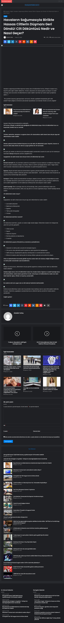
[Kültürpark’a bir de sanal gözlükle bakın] (8, 551)
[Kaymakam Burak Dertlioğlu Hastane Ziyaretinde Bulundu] (32, 360)
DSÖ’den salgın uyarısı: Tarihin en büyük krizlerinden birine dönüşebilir (12, 368)
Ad (5, 425)
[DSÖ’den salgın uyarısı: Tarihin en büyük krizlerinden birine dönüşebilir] (12, 360)
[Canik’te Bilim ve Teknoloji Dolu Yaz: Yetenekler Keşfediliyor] (8, 485)
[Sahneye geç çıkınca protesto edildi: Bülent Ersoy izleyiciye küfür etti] (8, 558)
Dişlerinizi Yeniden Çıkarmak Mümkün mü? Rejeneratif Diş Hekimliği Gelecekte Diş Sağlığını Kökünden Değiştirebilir (51, 369)
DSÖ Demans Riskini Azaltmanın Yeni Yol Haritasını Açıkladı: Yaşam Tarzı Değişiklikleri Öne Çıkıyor (12, 390)
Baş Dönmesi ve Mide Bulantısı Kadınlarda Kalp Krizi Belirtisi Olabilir (29, 1)
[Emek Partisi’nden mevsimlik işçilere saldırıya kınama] (8, 569)
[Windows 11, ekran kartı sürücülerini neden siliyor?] (8, 471)
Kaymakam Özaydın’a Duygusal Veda (24, 510)
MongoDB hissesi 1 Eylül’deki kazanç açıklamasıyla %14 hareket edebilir (24, 454)
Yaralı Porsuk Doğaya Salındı (21, 503)
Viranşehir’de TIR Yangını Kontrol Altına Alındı (26, 476)
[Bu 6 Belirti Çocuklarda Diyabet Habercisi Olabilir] (51, 382)
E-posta (6, 431)
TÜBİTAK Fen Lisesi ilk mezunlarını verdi (24, 573)
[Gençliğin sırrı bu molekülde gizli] (32, 382)
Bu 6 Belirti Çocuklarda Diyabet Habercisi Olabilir (50, 388)
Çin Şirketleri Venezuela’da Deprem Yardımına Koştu (28, 496)
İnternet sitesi (36, 431)
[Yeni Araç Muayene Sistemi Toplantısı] (8, 492)
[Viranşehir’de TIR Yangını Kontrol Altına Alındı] (8, 478)
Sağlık (11, 11)
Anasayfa (7, 11)
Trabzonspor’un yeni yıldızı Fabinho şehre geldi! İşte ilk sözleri (30, 535)
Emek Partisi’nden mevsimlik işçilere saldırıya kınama (28, 567)
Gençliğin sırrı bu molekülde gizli (31, 388)
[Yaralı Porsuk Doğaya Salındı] (8, 505)
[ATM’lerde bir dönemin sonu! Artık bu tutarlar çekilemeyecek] (8, 530)
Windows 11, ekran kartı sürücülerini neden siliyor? (27, 470)
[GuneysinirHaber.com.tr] (32, 5)
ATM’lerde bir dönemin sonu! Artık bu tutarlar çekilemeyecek (30, 528)
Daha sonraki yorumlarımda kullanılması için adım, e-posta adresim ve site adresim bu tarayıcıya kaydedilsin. (32, 437)
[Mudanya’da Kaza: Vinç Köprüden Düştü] (8, 544)
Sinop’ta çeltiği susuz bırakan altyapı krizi (15, 517)
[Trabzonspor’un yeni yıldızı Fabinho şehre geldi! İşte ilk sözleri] (8, 537)
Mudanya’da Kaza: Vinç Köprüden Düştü (24, 542)
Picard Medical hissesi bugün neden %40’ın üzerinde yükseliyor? (22, 562)
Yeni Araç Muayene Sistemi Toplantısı (24, 489)
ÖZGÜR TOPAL (9, 37)
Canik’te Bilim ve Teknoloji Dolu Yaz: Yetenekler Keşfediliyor (30, 482)
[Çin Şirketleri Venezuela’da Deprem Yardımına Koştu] (8, 498)
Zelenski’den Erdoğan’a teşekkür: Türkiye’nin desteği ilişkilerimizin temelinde (25, 459)
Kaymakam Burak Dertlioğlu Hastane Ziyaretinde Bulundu (31, 367)
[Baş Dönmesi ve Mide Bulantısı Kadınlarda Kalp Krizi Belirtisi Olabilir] (8, 111)
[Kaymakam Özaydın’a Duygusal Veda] (8, 512)
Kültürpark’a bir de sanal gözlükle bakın (24, 549)
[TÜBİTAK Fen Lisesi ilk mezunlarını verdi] (8, 576)
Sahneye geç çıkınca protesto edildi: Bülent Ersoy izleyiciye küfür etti (32, 556)
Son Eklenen (32, 449)
